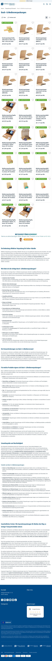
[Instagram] (7, 600)
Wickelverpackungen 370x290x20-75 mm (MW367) (41, 39)
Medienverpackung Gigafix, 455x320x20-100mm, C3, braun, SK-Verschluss (9, 221)
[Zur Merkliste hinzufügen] (32, 22)
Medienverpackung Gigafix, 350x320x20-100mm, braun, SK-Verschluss (26, 221)
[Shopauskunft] (45, 646)
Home (2, 8)
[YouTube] (10, 600)
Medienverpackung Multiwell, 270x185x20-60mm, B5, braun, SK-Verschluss (9, 195)
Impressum (25, 652)
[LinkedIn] (13, 600)
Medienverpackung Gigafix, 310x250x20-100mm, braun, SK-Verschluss (9, 144)
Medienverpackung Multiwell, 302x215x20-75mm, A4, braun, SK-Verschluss (42, 170)
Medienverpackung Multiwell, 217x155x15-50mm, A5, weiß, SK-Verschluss (25, 117)
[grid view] (46, 17)
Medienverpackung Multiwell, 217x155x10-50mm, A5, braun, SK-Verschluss (42, 195)
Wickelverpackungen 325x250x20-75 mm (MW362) (7, 65)
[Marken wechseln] (15, 4)
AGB (2, 652)
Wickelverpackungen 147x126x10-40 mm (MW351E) (41, 91)
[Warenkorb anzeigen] (47, 4)
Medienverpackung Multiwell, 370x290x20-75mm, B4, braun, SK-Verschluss (42, 144)
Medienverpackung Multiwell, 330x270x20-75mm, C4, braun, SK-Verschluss (9, 170)
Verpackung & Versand (10, 8)
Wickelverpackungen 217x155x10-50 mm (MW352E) (24, 91)
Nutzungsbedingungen (9, 652)
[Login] (44, 4)
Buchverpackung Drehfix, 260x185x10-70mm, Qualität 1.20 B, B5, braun (9, 39)
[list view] (49, 17)
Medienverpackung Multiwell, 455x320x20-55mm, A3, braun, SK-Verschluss (25, 144)
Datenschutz (18, 652)
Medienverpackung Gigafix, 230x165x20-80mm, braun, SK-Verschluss (9, 117)
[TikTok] (16, 600)
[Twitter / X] (2, 600)
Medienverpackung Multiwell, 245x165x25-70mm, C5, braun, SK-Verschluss (25, 195)
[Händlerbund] (6, 646)
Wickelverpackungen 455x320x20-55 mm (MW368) (24, 39)
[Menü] (50, 4)
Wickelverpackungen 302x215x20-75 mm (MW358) (24, 65)
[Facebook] (5, 600)
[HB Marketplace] (8, 4)
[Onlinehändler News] (19, 646)
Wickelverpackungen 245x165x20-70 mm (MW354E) (7, 91)
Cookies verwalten (33, 652)
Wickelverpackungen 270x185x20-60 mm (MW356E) (41, 65)
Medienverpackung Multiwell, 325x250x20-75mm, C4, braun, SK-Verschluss (25, 170)
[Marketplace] (32, 646)
